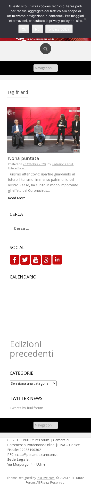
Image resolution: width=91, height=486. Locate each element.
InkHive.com (46, 478)
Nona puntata (23, 158)
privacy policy (59, 29)
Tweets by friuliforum (26, 408)
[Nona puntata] (43, 129)
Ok (24, 29)
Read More (16, 198)
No (37, 29)
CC (10, 440)
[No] (85, 19)
